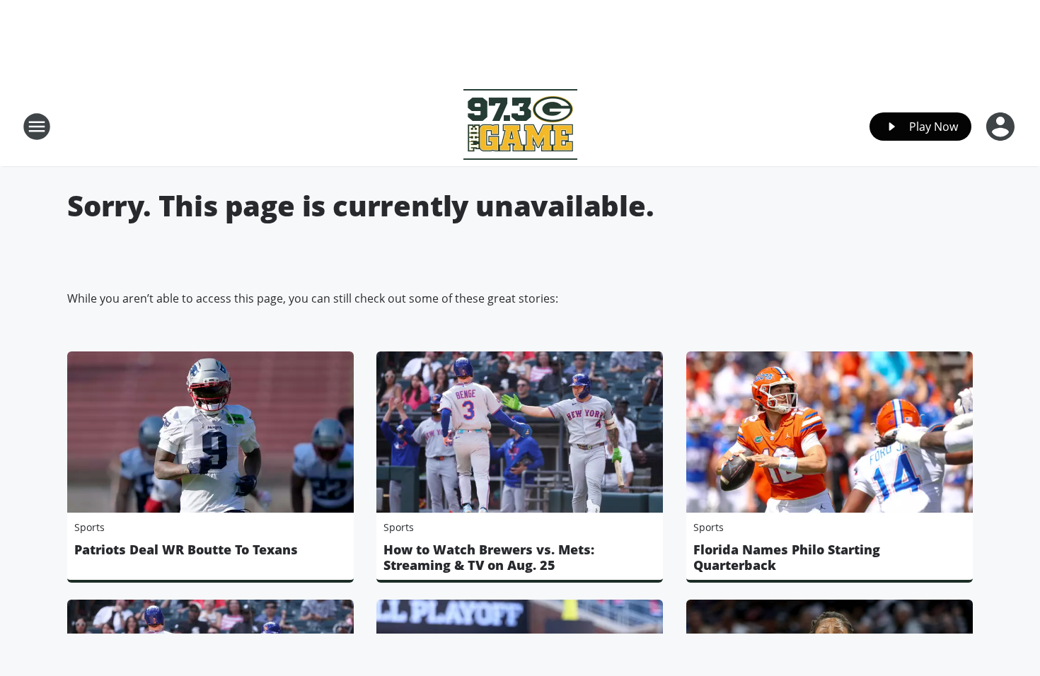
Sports (89, 527)
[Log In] (1001, 126)
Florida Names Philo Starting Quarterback (786, 557)
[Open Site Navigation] (37, 126)
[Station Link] (520, 126)
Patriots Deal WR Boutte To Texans (186, 549)
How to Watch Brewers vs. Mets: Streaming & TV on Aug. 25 (488, 557)
